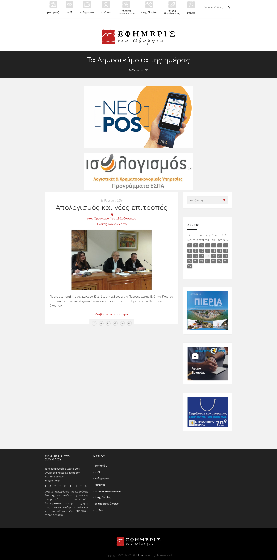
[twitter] (101, 323)
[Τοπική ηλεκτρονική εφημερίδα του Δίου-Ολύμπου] (138, 37)
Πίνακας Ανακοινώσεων (111, 224)
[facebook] (94, 323)
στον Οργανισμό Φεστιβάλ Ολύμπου (111, 218)
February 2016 (208, 235)
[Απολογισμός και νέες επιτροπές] (111, 259)
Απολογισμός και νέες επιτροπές (112, 207)
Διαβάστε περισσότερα (111, 314)
